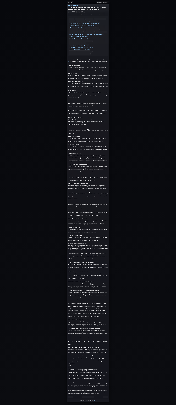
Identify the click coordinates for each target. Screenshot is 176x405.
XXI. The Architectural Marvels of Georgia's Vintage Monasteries (93, 34)
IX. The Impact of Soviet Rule (85, 23)
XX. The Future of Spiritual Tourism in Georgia (76, 34)
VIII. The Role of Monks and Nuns (74, 23)
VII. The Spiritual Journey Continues (91, 21)
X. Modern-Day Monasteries (95, 23)
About (95, 400)
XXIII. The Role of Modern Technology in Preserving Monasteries (78, 38)
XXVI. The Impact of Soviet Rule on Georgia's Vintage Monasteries (79, 45)
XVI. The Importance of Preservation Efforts (92, 29)
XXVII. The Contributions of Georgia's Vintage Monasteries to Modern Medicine (81, 47)
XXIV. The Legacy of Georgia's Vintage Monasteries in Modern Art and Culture (80, 40)
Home (69, 14)
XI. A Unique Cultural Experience (74, 25)
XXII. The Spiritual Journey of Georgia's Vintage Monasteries (78, 36)
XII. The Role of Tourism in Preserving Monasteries (87, 25)
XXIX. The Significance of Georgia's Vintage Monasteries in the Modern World (80, 51)
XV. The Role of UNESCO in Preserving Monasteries (76, 29)
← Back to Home (70, 2)
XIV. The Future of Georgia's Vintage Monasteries (91, 27)
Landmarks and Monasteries (73, 5)
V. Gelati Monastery (72, 21)
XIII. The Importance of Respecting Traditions (76, 27)
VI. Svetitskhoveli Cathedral (81, 21)
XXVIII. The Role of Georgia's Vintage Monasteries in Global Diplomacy (79, 49)
